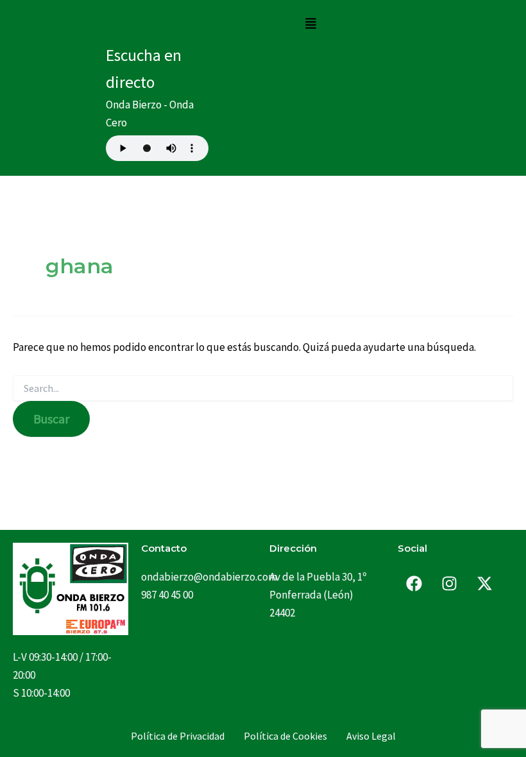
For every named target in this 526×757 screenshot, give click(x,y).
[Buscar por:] (263, 389)
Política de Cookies (285, 735)
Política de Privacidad (178, 735)
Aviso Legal (371, 735)
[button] (310, 24)
